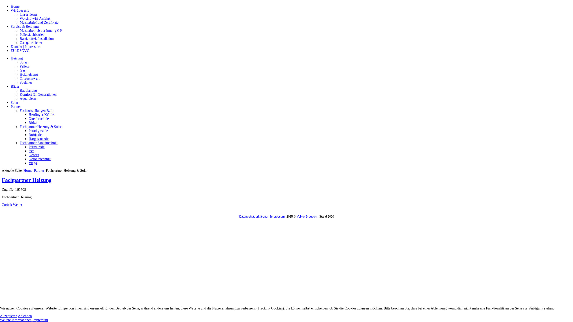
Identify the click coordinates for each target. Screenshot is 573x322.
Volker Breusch (306, 216)
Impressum (277, 216)
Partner (16, 106)
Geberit (34, 155)
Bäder (15, 86)
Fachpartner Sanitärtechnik (39, 143)
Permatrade (37, 147)
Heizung (17, 58)
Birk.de (34, 123)
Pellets (24, 66)
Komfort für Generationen (38, 94)
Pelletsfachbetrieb (32, 34)
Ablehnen (25, 316)
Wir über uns (20, 10)
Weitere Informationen (16, 320)
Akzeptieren (8, 316)
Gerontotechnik (40, 159)
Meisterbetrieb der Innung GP (41, 30)
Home (15, 6)
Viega (33, 163)
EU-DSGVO (20, 51)
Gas (22, 70)
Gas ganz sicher (31, 42)
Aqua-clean (28, 98)
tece (31, 151)
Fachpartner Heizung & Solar (40, 127)
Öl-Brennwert (29, 78)
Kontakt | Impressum (25, 47)
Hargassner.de (39, 139)
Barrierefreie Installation (37, 38)
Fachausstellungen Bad (36, 110)
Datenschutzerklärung (253, 216)
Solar (23, 62)
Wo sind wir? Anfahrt (35, 18)
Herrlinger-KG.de (41, 115)
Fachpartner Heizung (26, 180)
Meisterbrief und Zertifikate (39, 22)
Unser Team (28, 14)
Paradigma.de (38, 131)
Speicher (26, 82)
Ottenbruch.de (39, 119)
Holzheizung (29, 74)
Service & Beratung (25, 26)
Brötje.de (35, 135)
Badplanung (28, 90)
